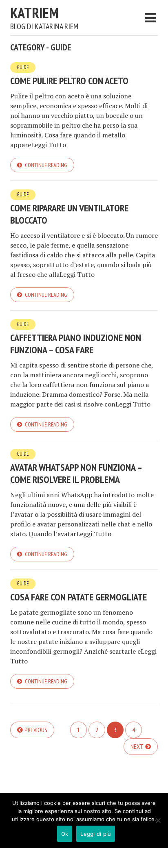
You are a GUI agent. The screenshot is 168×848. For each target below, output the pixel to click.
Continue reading (46, 165)
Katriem (34, 12)
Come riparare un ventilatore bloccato (69, 214)
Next (137, 746)
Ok (65, 834)
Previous (35, 730)
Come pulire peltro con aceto (69, 80)
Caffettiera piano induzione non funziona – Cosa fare (75, 343)
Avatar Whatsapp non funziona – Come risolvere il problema (75, 473)
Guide (23, 67)
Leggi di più (95, 834)
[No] (158, 820)
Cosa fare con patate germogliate (78, 597)
